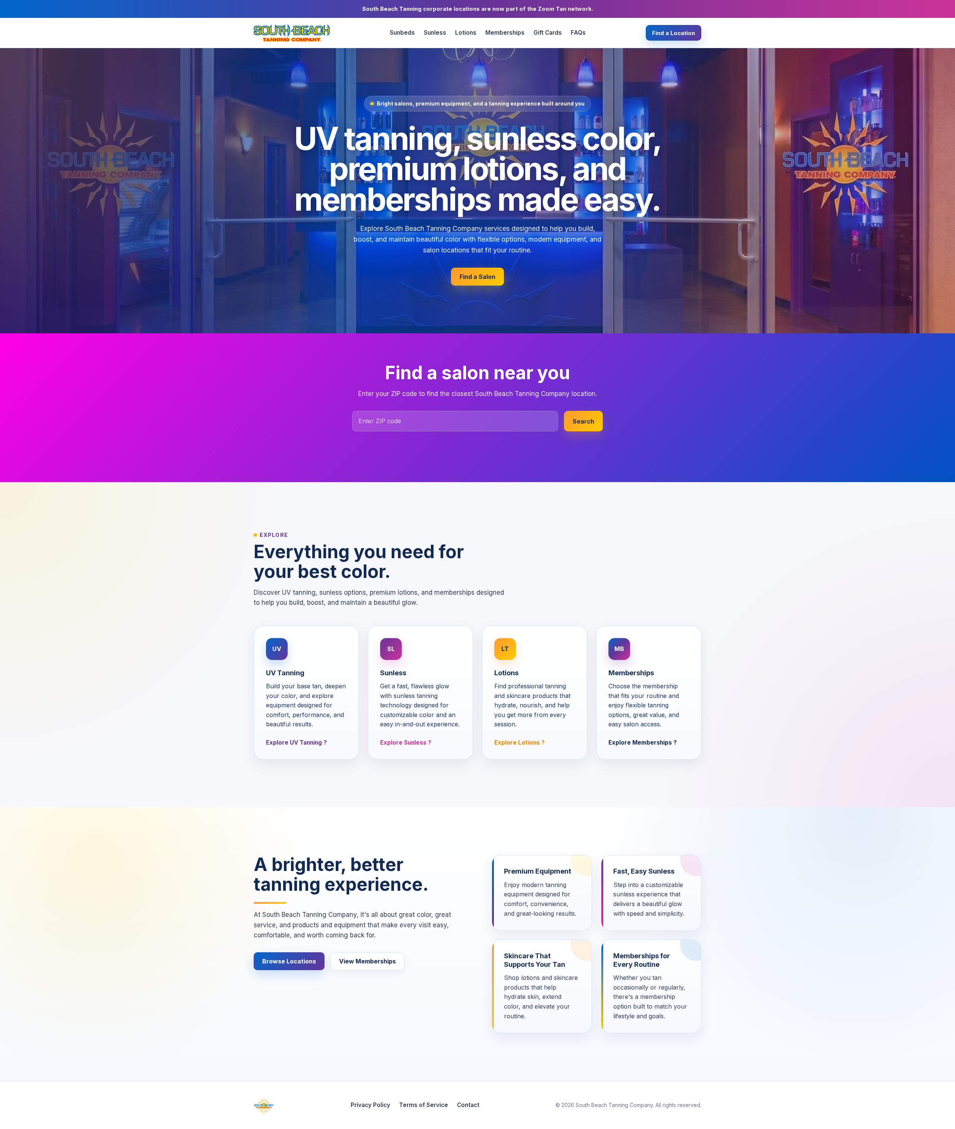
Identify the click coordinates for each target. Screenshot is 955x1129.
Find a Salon (477, 276)
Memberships (505, 32)
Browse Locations (289, 961)
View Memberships (367, 961)
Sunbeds (402, 32)
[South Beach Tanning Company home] (292, 33)
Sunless (435, 32)
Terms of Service (423, 1104)
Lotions (465, 32)
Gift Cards (547, 32)
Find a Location (673, 33)
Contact (468, 1104)
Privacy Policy (370, 1104)
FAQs (578, 32)
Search (583, 421)
